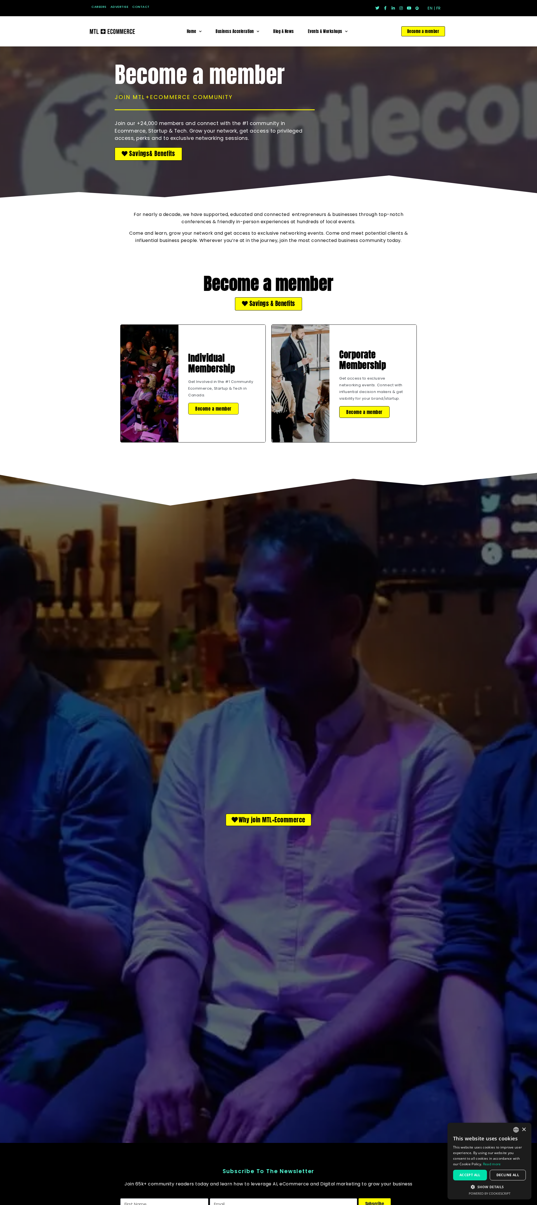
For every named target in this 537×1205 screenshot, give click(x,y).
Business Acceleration (235, 31)
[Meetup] (417, 8)
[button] (148, 154)
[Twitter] (377, 8)
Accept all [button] (470, 1175)
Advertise (119, 6)
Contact (141, 6)
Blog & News (283, 31)
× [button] (524, 1130)
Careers (99, 6)
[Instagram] (401, 8)
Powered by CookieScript (489, 1193)
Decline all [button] (507, 1175)
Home (191, 31)
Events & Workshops (325, 31)
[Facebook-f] (385, 8)
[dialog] (489, 1161)
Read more (492, 1164)
